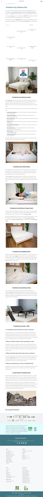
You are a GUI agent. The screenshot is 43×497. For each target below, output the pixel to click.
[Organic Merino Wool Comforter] (21, 44)
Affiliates (7, 473)
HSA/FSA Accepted (9, 477)
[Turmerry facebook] (17, 443)
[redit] (26, 443)
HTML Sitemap (28, 496)
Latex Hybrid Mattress (9, 451)
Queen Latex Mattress (25, 473)
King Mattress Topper (25, 481)
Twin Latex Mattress (25, 470)
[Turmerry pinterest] (21, 443)
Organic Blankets (9, 460)
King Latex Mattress (25, 474)
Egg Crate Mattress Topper (10, 46)
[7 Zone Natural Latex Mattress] (11, 31)
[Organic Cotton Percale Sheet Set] (21, 55)
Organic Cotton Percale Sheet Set (21, 58)
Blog (7, 471)
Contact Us (24, 459)
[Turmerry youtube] (23, 443)
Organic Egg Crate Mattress (32, 29)
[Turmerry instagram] (19, 443)
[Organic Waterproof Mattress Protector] (32, 43)
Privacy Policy (8, 474)
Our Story (7, 469)
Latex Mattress (8, 450)
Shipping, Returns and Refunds (27, 450)
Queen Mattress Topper (26, 480)
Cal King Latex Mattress (26, 475)
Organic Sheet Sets (9, 461)
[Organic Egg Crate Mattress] (32, 28)
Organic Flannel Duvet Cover (32, 60)
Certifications (8, 472)
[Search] (38, 1)
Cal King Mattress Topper (26, 482)
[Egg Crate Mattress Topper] (11, 43)
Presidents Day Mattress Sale (11, 3)
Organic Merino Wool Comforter (21, 47)
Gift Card (7, 463)
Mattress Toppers (25, 476)
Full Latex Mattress (25, 472)
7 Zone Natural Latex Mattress (10, 37)
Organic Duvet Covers (9, 462)
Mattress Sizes (24, 469)
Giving (7, 470)
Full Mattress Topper (25, 479)
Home (6, 3)
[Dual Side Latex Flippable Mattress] (21, 28)
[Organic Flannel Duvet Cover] (32, 56)
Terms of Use (8, 475)
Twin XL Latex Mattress (26, 471)
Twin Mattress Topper (25, 477)
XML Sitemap (33, 496)
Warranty (23, 451)
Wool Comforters (9, 459)
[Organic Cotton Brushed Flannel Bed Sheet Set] (11, 55)
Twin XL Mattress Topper (26, 478)
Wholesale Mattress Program (10, 476)
